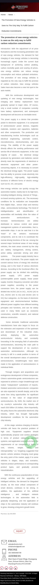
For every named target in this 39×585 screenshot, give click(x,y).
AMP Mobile (23, 576)
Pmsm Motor (3, 578)
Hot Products (9, 576)
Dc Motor (26, 578)
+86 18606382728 (14, 553)
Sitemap (16, 576)
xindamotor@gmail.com (16, 546)
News (10, 15)
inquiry (19, 531)
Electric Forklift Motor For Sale (16, 578)
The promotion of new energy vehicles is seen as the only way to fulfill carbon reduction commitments (18, 25)
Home (3, 15)
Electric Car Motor (21, 580)
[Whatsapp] (30, 442)
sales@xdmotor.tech (15, 544)
